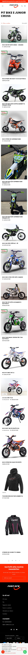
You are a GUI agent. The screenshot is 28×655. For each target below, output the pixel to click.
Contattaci (5, 613)
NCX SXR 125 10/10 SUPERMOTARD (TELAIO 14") (12, 217)
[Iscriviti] (23, 578)
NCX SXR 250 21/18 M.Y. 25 (10, 243)
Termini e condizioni (7, 608)
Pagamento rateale (7, 605)
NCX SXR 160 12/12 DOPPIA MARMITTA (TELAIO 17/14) (13, 104)
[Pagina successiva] (19, 560)
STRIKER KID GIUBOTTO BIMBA (11, 552)
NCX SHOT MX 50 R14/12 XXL (10, 428)
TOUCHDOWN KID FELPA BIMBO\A (12, 496)
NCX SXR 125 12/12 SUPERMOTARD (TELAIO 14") (12, 182)
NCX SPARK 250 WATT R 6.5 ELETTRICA (14, 78)
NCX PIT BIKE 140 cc (8, 372)
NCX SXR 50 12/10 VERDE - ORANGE (12, 44)
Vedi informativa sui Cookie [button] (9, 652)
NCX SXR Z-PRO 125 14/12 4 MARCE (12, 277)
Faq (3, 602)
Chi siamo (5, 599)
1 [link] (8, 560)
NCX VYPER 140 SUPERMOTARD (11, 139)
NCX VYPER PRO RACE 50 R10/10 (11, 462)
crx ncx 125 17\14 (7, 397)
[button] (2, 6)
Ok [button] (21, 649)
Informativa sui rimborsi (8, 611)
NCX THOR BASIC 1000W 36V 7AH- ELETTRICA (12, 338)
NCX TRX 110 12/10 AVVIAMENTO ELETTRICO (11, 303)
